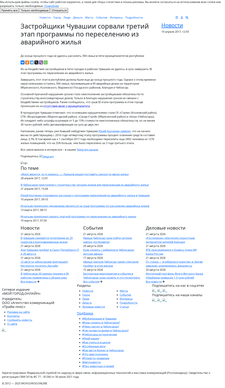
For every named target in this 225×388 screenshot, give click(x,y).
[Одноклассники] (27, 62)
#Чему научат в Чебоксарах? (100, 326)
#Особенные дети (93, 346)
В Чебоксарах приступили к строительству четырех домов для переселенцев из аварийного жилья (85, 185)
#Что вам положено (95, 354)
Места (89, 17)
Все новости (28, 281)
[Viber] (41, 62)
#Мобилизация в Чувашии (99, 318)
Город (57, 17)
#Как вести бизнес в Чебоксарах (103, 350)
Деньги (78, 17)
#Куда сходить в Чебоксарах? (101, 322)
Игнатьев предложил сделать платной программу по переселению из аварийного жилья (78, 216)
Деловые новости (93, 307)
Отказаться (59, 10)
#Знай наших (90, 338)
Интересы (116, 17)
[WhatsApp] (46, 62)
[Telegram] (32, 62)
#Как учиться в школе (96, 342)
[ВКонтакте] (23, 62)
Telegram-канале (87, 149)
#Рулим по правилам (95, 358)
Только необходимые (35, 10)
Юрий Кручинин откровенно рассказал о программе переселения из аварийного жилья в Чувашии (85, 195)
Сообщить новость (19, 320)
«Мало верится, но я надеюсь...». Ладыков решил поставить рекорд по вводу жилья (75, 174)
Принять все (9, 10)
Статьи (124, 307)
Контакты (13, 316)
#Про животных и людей (98, 366)
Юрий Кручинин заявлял (114, 131)
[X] (36, 62)
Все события (91, 281)
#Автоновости (91, 362)
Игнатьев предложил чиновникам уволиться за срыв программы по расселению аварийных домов (85, 206)
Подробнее (51, 6)
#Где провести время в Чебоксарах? (105, 330)
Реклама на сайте (18, 312)
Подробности (134, 17)
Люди (66, 17)
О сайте (12, 324)
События (101, 17)
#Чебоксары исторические (99, 334)
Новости (45, 17)
